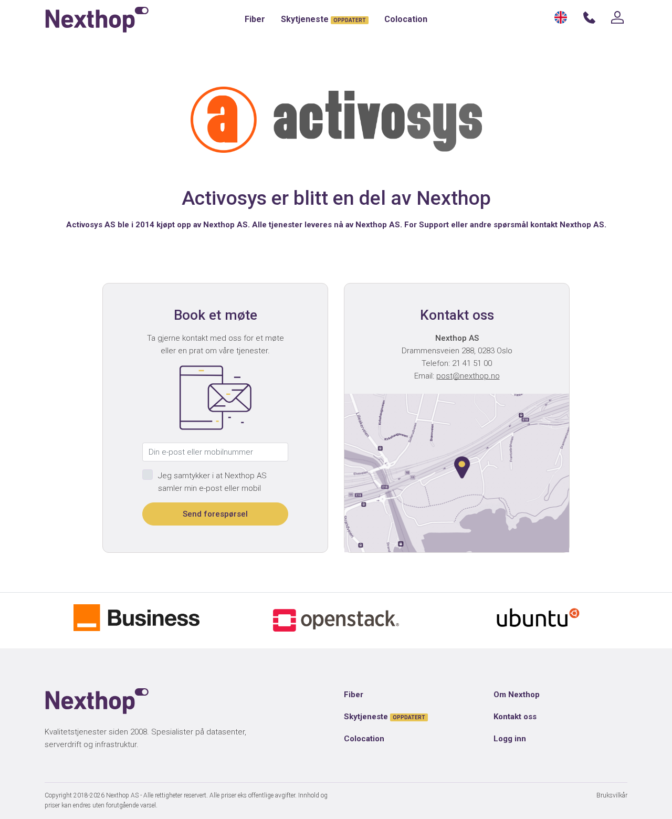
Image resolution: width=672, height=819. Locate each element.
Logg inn (510, 738)
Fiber (255, 19)
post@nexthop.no (468, 376)
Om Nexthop (517, 694)
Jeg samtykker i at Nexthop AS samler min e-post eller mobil (212, 482)
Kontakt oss (515, 716)
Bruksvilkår (611, 795)
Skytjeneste (323, 19)
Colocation (405, 19)
